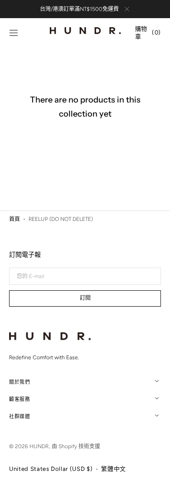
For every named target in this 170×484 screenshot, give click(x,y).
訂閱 (85, 298)
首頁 (14, 219)
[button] (14, 33)
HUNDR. (39, 446)
